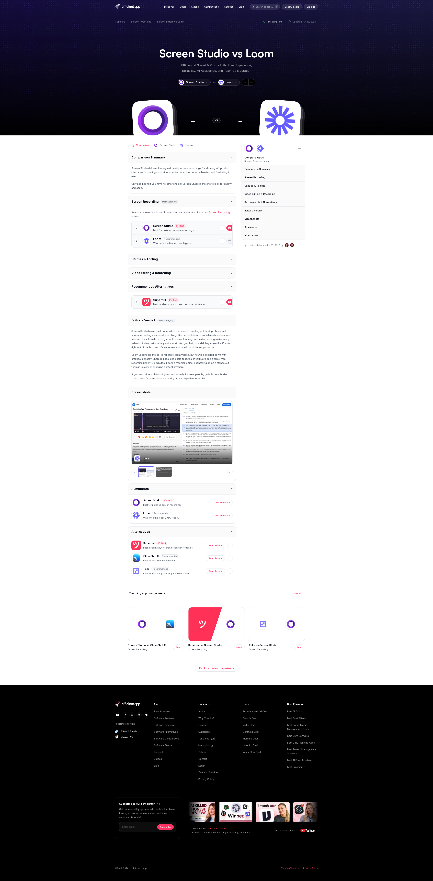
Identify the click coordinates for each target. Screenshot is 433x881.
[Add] (245, 82)
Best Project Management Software (301, 751)
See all (297, 593)
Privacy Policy (206, 779)
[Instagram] (139, 715)
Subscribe (204, 731)
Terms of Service (208, 772)
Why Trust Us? (206, 718)
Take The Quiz (206, 738)
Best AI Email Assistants (300, 760)
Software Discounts (165, 725)
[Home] (128, 6)
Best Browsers (295, 767)
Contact (202, 758)
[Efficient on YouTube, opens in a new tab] (307, 830)
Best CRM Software (298, 735)
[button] (153, 120)
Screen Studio (165, 21)
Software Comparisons (166, 738)
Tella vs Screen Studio (263, 645)
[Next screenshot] (230, 472)
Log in (201, 765)
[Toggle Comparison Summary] (182, 157)
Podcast (158, 752)
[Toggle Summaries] (182, 489)
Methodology (205, 745)
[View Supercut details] (180, 302)
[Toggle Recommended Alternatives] (182, 286)
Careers (202, 725)
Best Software (162, 711)
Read (178, 647)
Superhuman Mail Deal (255, 711)
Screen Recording (141, 21)
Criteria (202, 752)
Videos (158, 758)
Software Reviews (164, 718)
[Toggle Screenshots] (182, 392)
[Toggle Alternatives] (182, 532)
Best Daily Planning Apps (301, 742)
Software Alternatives (166, 731)
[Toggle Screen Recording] (182, 201)
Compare (120, 21)
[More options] (251, 82)
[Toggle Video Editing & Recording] (182, 273)
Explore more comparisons (216, 668)
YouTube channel (217, 828)
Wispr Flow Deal (252, 752)
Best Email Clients (296, 718)
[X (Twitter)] (132, 715)
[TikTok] (125, 715)
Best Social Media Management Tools (298, 727)
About (201, 711)
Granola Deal (250, 718)
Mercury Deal (250, 738)
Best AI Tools (294, 711)
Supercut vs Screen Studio (205, 645)
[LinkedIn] (146, 715)
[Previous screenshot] (134, 472)
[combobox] (265, 7)
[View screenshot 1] (146, 471)
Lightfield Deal (251, 731)
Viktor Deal (249, 725)
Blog (156, 765)
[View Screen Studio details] (180, 228)
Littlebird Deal (250, 745)
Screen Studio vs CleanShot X (147, 645)
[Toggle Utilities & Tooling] (182, 259)
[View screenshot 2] (164, 471)
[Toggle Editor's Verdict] (182, 320)
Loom (181, 21)
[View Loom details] (180, 241)
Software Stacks (163, 745)
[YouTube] (117, 715)
